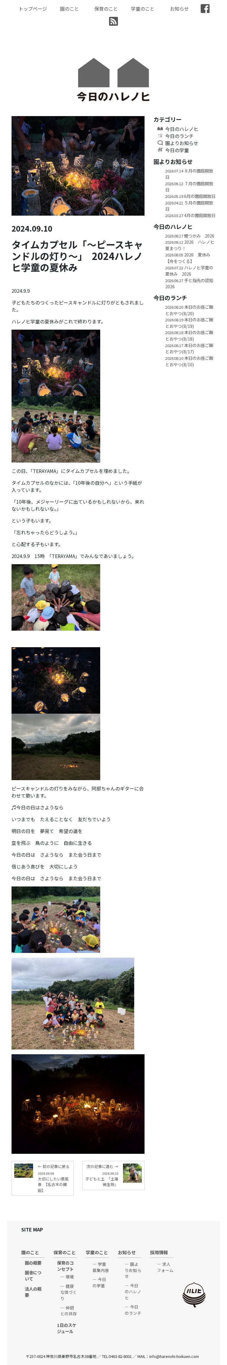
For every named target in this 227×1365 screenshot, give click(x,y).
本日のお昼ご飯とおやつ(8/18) (189, 335)
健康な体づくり (68, 1292)
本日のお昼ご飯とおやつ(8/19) (189, 322)
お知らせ (179, 8)
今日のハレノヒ (181, 128)
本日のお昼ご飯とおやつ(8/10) (189, 361)
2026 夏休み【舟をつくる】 (187, 257)
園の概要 (33, 1263)
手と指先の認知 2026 (190, 283)
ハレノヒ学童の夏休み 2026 (189, 270)
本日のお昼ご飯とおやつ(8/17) (189, 348)
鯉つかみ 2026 (189, 235)
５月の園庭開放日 (189, 205)
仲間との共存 (68, 1311)
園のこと (69, 8)
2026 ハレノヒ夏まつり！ (189, 245)
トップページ (33, 8)
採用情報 (159, 1252)
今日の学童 (177, 150)
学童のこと (143, 8)
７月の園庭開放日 (189, 186)
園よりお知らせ (181, 143)
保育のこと (106, 8)
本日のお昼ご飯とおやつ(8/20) (189, 310)
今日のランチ (179, 135)
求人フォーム (165, 1267)
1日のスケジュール (66, 1328)
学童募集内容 (101, 1267)
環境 (70, 1277)
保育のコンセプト (65, 1266)
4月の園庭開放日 (190, 215)
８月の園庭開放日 (189, 173)
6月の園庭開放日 (190, 196)
